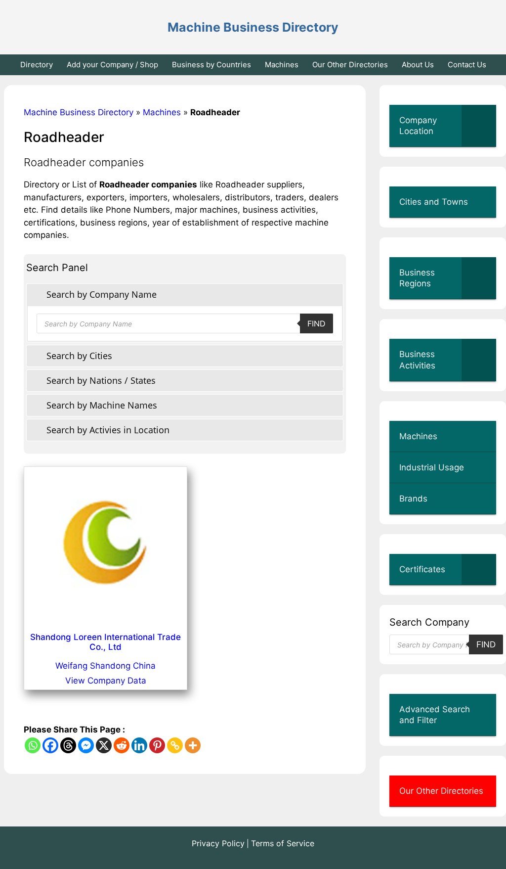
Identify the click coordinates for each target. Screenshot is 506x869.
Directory (36, 64)
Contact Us (467, 64)
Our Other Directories (350, 64)
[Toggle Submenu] (479, 125)
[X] (104, 745)
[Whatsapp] (33, 745)
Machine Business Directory (253, 27)
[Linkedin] (139, 745)
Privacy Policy (218, 843)
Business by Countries (211, 64)
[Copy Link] (175, 745)
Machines (281, 64)
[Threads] (68, 745)
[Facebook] (50, 745)
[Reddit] (121, 745)
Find (316, 323)
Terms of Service (282, 843)
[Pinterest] (157, 745)
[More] (193, 745)
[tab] (185, 294)
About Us (418, 64)
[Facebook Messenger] (86, 745)
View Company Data (105, 681)
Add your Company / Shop (112, 64)
